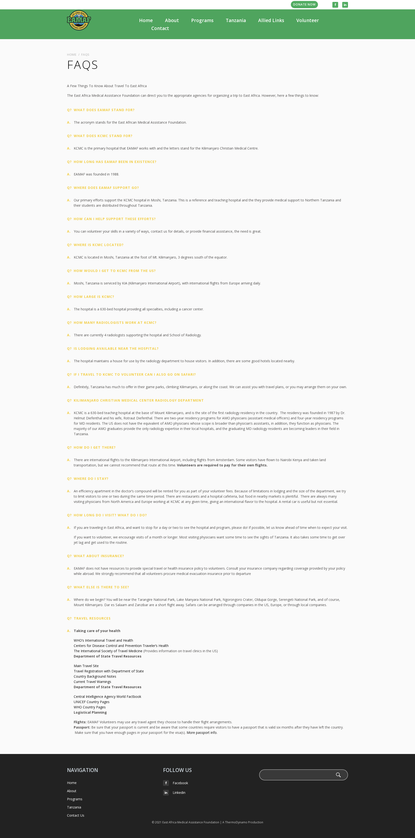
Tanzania (236, 20)
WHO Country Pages (90, 707)
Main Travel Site (86, 665)
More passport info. (202, 732)
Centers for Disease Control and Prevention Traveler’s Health (121, 645)
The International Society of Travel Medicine (108, 651)
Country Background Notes (95, 676)
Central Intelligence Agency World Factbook (107, 696)
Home (146, 20)
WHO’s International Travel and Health (104, 640)
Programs (202, 20)
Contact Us (75, 815)
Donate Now (304, 4)
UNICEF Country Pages (92, 701)
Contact (160, 28)
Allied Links (271, 20)
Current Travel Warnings (92, 681)
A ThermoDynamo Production (242, 822)
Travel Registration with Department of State (109, 671)
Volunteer (307, 20)
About (172, 20)
